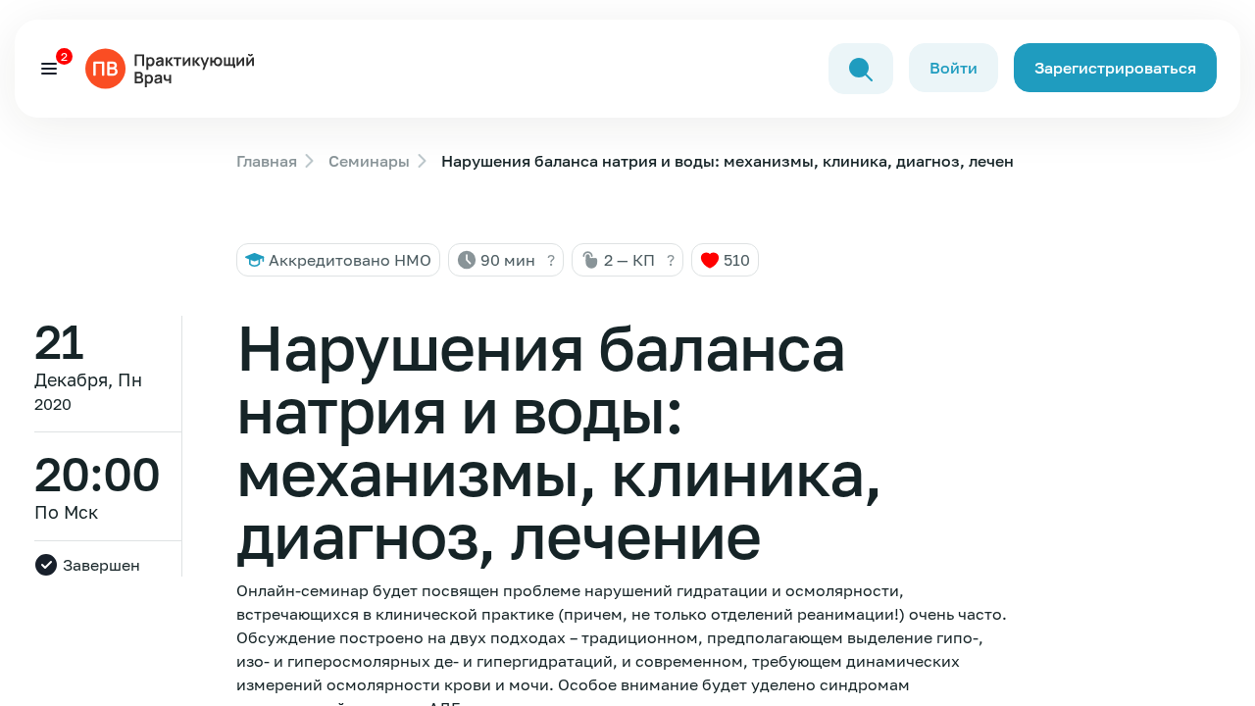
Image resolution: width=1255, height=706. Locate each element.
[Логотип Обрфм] (173, 66)
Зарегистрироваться (1115, 67)
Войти (953, 67)
